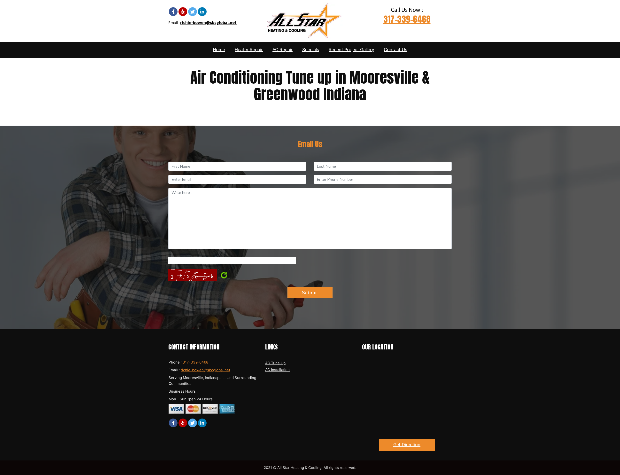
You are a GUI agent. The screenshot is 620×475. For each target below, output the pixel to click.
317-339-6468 (407, 19)
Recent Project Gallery (351, 49)
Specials (310, 49)
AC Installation (277, 369)
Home (219, 49)
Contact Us (395, 49)
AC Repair (282, 49)
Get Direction (406, 444)
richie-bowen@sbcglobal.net (208, 22)
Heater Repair (249, 49)
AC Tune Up (275, 363)
